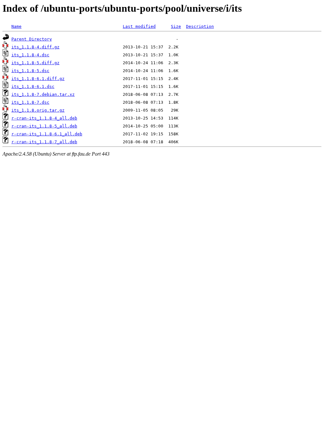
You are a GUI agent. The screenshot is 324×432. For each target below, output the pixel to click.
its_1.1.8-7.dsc (30, 102)
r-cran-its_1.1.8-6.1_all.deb (46, 134)
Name (16, 26)
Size (176, 26)
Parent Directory (31, 39)
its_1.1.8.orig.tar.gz (38, 110)
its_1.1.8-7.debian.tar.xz (43, 94)
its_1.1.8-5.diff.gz (35, 62)
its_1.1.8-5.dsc (30, 70)
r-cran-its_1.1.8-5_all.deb (44, 126)
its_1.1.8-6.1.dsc (32, 86)
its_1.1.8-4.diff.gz (35, 47)
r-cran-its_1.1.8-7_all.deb (44, 141)
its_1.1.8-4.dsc (30, 54)
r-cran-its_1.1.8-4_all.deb (44, 118)
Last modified (139, 26)
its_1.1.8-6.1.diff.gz (38, 78)
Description (200, 26)
